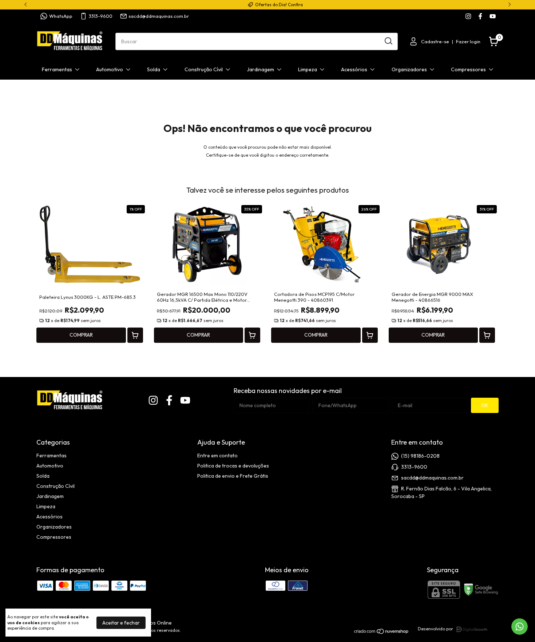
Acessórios (354, 69)
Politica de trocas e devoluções (233, 465)
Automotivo (109, 69)
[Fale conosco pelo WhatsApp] (519, 626)
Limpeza (307, 69)
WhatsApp (60, 16)
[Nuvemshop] (381, 632)
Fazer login (468, 41)
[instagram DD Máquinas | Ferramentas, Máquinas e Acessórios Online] (468, 16)
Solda (153, 69)
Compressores (468, 69)
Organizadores (409, 69)
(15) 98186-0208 (420, 456)
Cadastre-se (435, 41)
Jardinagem (260, 69)
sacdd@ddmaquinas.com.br (158, 16)
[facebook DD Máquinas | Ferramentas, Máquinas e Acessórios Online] (480, 16)
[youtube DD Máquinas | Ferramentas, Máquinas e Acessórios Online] (493, 16)
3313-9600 (100, 16)
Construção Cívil (204, 69)
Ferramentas (57, 69)
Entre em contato (217, 455)
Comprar (81, 335)
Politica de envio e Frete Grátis (232, 476)
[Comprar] (135, 335)
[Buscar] (388, 41)
